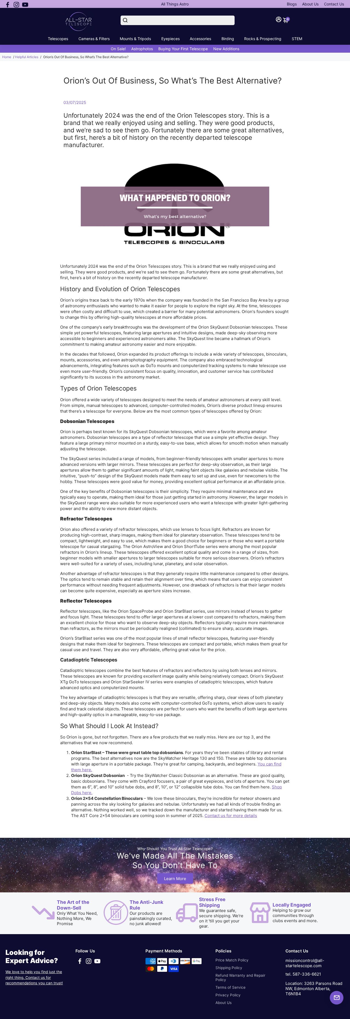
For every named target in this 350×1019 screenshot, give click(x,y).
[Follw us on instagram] (16, 4)
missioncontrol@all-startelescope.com (304, 963)
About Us (310, 4)
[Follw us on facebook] (7, 4)
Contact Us (334, 4)
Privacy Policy (228, 995)
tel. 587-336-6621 (303, 974)
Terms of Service (230, 987)
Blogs (292, 4)
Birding (227, 38)
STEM (297, 38)
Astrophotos (142, 48)
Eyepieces (170, 38)
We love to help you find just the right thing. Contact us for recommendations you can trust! (34, 977)
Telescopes (58, 38)
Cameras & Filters (94, 38)
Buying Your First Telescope (183, 48)
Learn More (175, 878)
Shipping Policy (228, 968)
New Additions (226, 48)
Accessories (200, 38)
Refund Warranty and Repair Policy (240, 977)
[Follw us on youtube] (25, 4)
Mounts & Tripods (135, 38)
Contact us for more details (231, 815)
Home (6, 57)
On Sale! (118, 48)
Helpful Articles (26, 57)
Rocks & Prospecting (262, 38)
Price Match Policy (232, 960)
